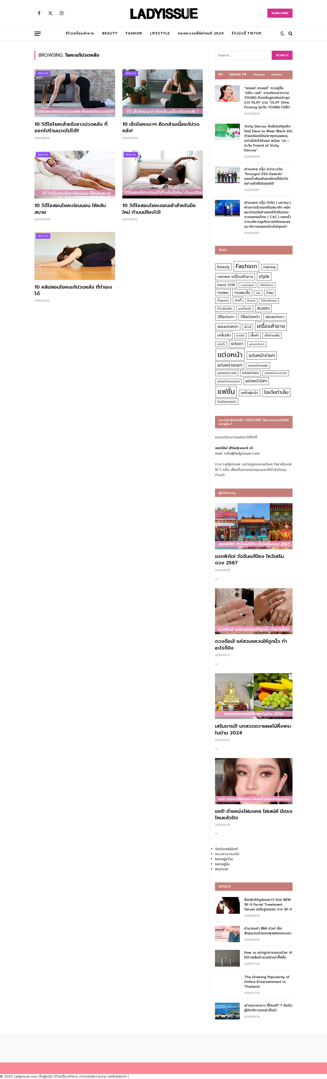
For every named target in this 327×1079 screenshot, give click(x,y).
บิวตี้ (238, 300)
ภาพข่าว (276, 74)
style (264, 276)
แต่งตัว (221, 344)
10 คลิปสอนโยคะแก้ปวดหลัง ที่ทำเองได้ (73, 290)
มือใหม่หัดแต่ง (269, 301)
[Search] (290, 33)
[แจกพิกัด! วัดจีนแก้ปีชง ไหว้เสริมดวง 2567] (254, 526)
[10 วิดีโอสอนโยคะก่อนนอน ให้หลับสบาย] (74, 174)
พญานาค (221, 869)
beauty (223, 267)
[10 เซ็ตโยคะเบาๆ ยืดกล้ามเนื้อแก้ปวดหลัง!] (162, 93)
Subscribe (279, 13)
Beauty (110, 33)
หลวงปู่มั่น (222, 864)
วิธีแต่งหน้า (250, 317)
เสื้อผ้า (254, 335)
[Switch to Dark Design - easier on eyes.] (282, 33)
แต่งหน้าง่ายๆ (262, 355)
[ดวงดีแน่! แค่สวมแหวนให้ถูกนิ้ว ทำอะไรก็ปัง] (254, 611)
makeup (269, 267)
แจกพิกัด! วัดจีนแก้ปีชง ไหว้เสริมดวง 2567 (249, 559)
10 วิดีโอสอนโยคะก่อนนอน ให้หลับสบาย (70, 208)
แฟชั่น (226, 391)
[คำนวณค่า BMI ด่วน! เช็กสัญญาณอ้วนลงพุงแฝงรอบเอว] (227, 934)
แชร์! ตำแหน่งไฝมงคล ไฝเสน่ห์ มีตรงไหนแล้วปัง (253, 814)
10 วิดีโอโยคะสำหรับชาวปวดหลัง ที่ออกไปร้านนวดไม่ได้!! (70, 127)
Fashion (134, 33)
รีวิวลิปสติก (224, 308)
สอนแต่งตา (274, 317)
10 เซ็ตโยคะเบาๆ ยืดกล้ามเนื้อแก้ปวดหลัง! (160, 127)
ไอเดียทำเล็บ (276, 392)
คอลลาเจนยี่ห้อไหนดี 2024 (201, 33)
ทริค (258, 293)
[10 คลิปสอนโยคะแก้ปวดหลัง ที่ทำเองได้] (74, 256)
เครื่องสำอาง (271, 326)
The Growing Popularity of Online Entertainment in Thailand (266, 982)
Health (43, 73)
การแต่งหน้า (247, 285)
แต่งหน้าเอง (250, 372)
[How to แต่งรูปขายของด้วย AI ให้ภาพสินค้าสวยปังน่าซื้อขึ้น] (227, 958)
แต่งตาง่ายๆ (257, 344)
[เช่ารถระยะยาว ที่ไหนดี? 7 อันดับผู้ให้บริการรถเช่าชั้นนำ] (227, 1011)
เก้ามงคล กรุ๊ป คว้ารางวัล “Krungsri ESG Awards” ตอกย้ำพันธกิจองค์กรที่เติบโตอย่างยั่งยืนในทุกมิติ (266, 176)
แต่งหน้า (230, 354)
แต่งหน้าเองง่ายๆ (276, 373)
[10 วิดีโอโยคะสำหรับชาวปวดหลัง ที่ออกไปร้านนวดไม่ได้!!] (74, 93)
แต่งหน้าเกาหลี (226, 373)
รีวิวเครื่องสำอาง (80, 33)
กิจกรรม (259, 74)
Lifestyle (160, 33)
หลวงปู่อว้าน (224, 859)
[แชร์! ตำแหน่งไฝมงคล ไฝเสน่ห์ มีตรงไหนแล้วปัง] (254, 781)
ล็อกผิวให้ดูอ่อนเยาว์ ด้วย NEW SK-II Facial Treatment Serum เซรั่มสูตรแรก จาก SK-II (268, 904)
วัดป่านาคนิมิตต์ (226, 849)
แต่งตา (237, 344)
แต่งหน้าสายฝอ (258, 365)
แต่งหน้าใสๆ (256, 381)
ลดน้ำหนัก (244, 308)
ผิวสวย (251, 301)
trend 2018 (226, 284)
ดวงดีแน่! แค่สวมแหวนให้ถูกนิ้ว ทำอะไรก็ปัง (251, 644)
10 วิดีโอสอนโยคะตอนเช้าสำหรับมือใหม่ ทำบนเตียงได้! (159, 208)
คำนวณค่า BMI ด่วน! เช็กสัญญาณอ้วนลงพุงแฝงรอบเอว (267, 931)
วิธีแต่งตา (226, 317)
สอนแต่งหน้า (227, 327)
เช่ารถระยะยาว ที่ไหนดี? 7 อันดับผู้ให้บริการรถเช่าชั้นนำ (268, 1008)
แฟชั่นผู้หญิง (249, 392)
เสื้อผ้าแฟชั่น (272, 335)
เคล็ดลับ (224, 335)
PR (220, 74)
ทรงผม (223, 292)
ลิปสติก (263, 308)
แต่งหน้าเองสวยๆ (228, 381)
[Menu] (37, 33)
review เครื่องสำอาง (235, 277)
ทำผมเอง (223, 300)
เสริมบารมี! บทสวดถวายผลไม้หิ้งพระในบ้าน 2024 (253, 729)
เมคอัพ (240, 336)
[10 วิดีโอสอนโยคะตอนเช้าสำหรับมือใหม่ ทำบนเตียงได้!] (162, 174)
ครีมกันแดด (266, 285)
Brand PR (238, 74)
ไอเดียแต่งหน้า (226, 401)
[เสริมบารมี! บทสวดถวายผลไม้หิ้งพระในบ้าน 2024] (254, 696)
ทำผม (270, 292)
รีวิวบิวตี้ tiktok (246, 33)
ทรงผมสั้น (242, 292)
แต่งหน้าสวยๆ (229, 365)
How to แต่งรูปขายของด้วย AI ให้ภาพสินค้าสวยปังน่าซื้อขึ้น (268, 955)
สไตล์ (247, 327)
